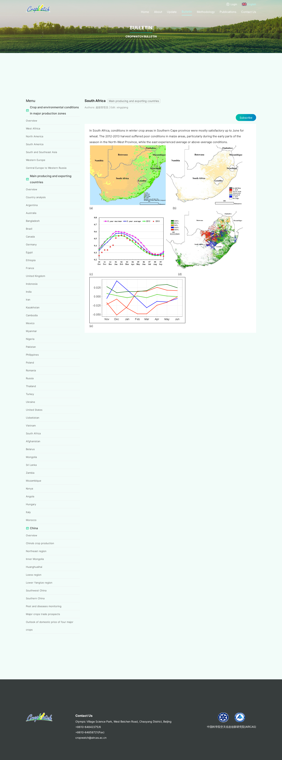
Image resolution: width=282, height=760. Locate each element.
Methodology (206, 12)
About (158, 12)
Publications (228, 12)
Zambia (30, 472)
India (28, 291)
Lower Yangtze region (39, 582)
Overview (31, 120)
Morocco (31, 520)
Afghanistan (33, 441)
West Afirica (33, 128)
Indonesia (31, 283)
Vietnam (31, 425)
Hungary (31, 504)
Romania (31, 370)
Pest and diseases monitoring (43, 606)
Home (145, 12)
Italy (28, 512)
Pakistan (31, 346)
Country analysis (36, 197)
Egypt (29, 252)
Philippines (32, 354)
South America (34, 144)
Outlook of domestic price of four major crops (49, 625)
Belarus (30, 449)
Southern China (35, 598)
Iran (28, 299)
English (251, 4)
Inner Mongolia (35, 558)
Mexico (30, 323)
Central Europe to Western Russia (46, 167)
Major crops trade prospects (43, 614)
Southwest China (36, 590)
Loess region (33, 574)
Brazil (29, 228)
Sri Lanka (31, 464)
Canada (30, 236)
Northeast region (36, 551)
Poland (30, 362)
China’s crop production (40, 543)
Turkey (30, 394)
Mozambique (33, 480)
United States (34, 409)
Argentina (32, 205)
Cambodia (32, 315)
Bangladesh (33, 220)
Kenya (29, 488)
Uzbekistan (32, 417)
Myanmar (31, 331)
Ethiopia (30, 260)
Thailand (31, 386)
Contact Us (248, 12)
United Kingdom (35, 275)
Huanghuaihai (34, 566)
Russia (30, 378)
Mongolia (31, 457)
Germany (31, 244)
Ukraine (30, 401)
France (30, 268)
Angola (30, 496)
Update (172, 12)
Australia (31, 212)
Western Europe (35, 159)
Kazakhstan (33, 307)
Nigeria (30, 338)
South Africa (33, 433)
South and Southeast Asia (41, 152)
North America (34, 136)
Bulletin (187, 11)
